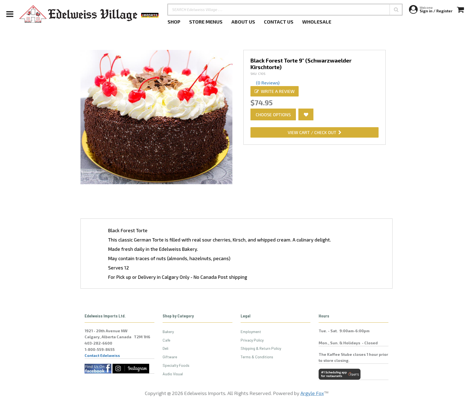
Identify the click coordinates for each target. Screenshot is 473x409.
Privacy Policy (252, 340)
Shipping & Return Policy (261, 348)
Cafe (166, 340)
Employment (251, 331)
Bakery (168, 331)
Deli (165, 348)
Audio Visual (173, 373)
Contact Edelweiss (102, 355)
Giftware (170, 356)
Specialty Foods (176, 365)
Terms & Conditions (257, 356)
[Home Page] (89, 14)
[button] (396, 10)
